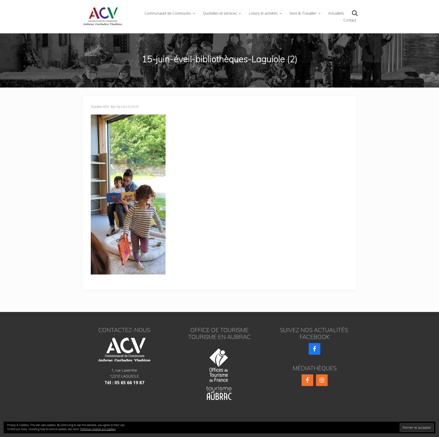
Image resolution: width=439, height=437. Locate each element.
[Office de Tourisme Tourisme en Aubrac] (219, 373)
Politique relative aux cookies (97, 429)
